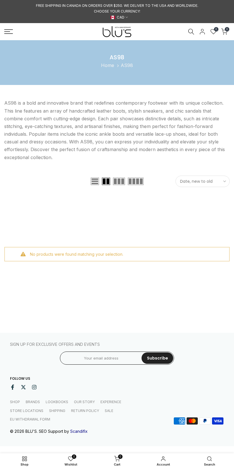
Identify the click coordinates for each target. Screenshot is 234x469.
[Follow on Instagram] (34, 387)
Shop (15, 402)
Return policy (85, 411)
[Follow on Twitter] (23, 387)
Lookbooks (57, 402)
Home (107, 65)
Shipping (57, 411)
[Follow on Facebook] (12, 387)
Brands (33, 402)
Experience (110, 402)
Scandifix (79, 431)
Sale (109, 411)
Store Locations (26, 411)
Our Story (84, 402)
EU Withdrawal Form (30, 419)
